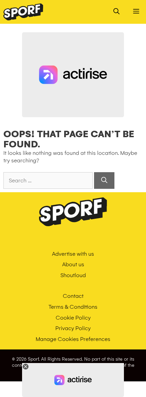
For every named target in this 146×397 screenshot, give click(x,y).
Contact (73, 296)
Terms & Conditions (73, 307)
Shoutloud (73, 275)
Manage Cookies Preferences (73, 339)
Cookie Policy (73, 317)
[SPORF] (23, 12)
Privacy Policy (73, 328)
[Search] (104, 180)
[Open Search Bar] (116, 12)
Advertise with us (73, 254)
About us (73, 264)
